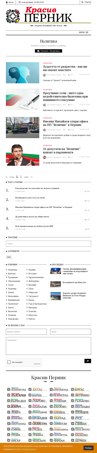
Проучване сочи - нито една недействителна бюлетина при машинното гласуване (65, 96)
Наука (31, 300)
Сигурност (33, 296)
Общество (33, 292)
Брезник (32, 285)
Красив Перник (48, 377)
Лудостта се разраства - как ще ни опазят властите (65, 68)
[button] (83, 32)
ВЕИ (9, 257)
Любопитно (34, 281)
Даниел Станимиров (53, 157)
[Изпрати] (87, 361)
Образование (14, 281)
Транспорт (13, 304)
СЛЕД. (26, 177)
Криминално (14, 300)
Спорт (11, 285)
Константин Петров (53, 75)
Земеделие (13, 319)
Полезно (32, 311)
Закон (10, 307)
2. (21, 177)
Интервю (33, 307)
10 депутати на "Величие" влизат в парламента (62, 150)
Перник (32, 270)
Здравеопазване (36, 277)
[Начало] (38, 51)
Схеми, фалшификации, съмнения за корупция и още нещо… (75, 271)
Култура (12, 273)
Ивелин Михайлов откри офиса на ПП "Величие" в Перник (65, 123)
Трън (31, 288)
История (33, 273)
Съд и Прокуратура (38, 304)
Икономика (13, 296)
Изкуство (33, 315)
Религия (12, 315)
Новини (44, 51)
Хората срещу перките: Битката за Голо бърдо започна (74, 295)
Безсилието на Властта (74, 282)
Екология (12, 311)
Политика (47, 63)
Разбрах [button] (88, 448)
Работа (32, 319)
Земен (11, 292)
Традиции (13, 277)
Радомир (12, 288)
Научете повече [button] (29, 449)
